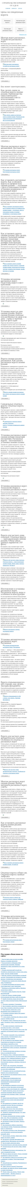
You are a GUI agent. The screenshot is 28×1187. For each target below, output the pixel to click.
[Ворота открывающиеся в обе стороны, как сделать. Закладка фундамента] (14, 698)
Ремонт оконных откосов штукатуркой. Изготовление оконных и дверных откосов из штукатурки (13, 1062)
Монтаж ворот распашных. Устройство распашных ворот (13, 39)
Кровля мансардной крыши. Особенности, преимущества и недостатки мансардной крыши (13, 1099)
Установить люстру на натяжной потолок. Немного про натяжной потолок (13, 1072)
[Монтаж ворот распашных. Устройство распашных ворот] (14, 65)
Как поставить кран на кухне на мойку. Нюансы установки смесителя (12, 960)
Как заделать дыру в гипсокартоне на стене (15, 1046)
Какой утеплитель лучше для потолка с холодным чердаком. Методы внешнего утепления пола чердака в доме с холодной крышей (13, 1093)
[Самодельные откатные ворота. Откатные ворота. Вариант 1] (14, 424)
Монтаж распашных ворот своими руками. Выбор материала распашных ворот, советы (14, 784)
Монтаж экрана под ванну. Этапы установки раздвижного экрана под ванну (14, 1154)
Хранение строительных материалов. (13, 1119)
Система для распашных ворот (7, 29)
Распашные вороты (7, 21)
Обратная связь (5, 1185)
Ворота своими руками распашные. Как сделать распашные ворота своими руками (13, 361)
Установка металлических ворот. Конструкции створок (14, 916)
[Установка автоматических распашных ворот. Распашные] (14, 646)
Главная (7, 8)
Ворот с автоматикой (20, 29)
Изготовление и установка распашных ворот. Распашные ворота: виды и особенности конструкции (13, 591)
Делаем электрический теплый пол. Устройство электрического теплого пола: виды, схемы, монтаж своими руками (14, 971)
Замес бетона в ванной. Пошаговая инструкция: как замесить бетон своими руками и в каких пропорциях (14, 1168)
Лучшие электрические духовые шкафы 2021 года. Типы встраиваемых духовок (13, 1117)
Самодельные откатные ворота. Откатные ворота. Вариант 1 (12, 405)
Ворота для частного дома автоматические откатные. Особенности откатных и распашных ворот (12, 738)
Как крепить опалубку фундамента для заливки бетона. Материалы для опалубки (12, 1140)
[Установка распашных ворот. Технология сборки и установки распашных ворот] (14, 527)
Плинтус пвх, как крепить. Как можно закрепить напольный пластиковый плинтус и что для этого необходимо (13, 1067)
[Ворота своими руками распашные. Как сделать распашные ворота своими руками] (14, 394)
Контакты (4, 1181)
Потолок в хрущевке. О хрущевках (12, 1004)
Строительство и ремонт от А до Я (14, 4)
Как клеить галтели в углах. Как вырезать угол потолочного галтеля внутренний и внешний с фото (13, 1132)
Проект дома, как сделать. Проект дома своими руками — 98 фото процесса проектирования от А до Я (12, 1173)
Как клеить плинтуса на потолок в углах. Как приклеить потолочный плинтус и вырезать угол (14, 1031)
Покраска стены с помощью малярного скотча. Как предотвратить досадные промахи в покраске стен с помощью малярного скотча (14, 1056)
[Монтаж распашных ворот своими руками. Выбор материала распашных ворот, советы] (14, 815)
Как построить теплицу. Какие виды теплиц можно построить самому (13, 1136)
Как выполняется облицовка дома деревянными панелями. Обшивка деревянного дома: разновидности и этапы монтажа (13, 965)
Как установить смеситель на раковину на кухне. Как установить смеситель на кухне (13, 1007)
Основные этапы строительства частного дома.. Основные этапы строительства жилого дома (13, 1022)
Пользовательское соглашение (12, 1181)
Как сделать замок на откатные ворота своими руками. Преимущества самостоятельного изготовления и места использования (12, 94)
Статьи (20, 8)
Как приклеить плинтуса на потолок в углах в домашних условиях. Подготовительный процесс (14, 1159)
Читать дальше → (5, 81)
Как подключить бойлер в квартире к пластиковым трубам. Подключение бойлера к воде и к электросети (13, 1126)
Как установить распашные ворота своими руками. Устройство (13, 824)
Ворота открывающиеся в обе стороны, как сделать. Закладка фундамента (12, 683)
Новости (14, 8)
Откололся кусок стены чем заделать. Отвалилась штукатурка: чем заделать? (12, 1109)
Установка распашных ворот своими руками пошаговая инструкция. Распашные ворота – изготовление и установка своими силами (14, 438)
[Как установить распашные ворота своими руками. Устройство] (14, 863)
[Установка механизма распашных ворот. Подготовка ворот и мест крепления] (14, 303)
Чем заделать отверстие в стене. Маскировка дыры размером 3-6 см (11, 1010)
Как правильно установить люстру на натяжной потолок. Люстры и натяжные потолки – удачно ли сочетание (12, 1105)
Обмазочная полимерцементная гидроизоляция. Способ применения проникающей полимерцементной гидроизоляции (11, 1080)
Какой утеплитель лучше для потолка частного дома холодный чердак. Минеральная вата (14, 1000)
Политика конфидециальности (7, 1183)
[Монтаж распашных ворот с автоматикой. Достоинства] (14, 171)
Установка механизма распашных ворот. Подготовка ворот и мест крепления (12, 281)
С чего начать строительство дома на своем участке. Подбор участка (14, 1018)
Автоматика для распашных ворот (20, 21)
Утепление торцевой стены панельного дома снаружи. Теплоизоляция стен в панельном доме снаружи (12, 1036)
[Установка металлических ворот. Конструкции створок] (14, 941)
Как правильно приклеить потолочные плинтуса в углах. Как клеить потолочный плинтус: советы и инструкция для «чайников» (13, 1087)
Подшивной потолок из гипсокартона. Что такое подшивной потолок (13, 1151)
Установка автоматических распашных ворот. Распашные (13, 641)
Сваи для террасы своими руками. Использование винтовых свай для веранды (13, 996)
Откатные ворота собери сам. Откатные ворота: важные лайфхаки (14, 874)
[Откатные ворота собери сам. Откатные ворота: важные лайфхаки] (14, 898)
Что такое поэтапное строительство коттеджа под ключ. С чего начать (11, 1027)
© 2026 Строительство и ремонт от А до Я (10, 1179)
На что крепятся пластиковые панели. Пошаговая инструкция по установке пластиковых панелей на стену (12, 1042)
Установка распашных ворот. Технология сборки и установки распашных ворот (14, 487)
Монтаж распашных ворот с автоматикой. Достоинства (13, 147)
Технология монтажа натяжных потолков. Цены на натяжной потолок (13, 1052)
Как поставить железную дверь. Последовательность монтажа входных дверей (14, 1144)
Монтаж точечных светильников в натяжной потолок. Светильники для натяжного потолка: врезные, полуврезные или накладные (13, 977)
